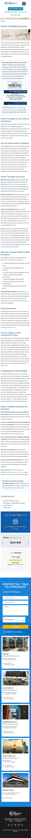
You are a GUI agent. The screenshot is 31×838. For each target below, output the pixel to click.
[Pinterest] (9, 825)
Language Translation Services (12, 18)
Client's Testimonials (17, 564)
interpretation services (9, 327)
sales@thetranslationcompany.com (15, 12)
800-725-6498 (15, 15)
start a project (7, 474)
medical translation (14, 184)
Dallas (11, 821)
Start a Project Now (15, 8)
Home (2, 18)
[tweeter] (15, 825)
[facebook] (12, 825)
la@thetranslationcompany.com (10, 690)
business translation (6, 201)
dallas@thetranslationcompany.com (11, 656)
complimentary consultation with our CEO (12, 472)
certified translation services (18, 301)
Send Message (15, 626)
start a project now (18, 488)
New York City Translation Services (15, 820)
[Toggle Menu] (24, 3)
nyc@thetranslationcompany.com (11, 758)
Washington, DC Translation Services (15, 818)
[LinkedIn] (22, 825)
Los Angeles (18, 821)
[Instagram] (19, 825)
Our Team (17, 514)
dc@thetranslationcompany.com (10, 724)
